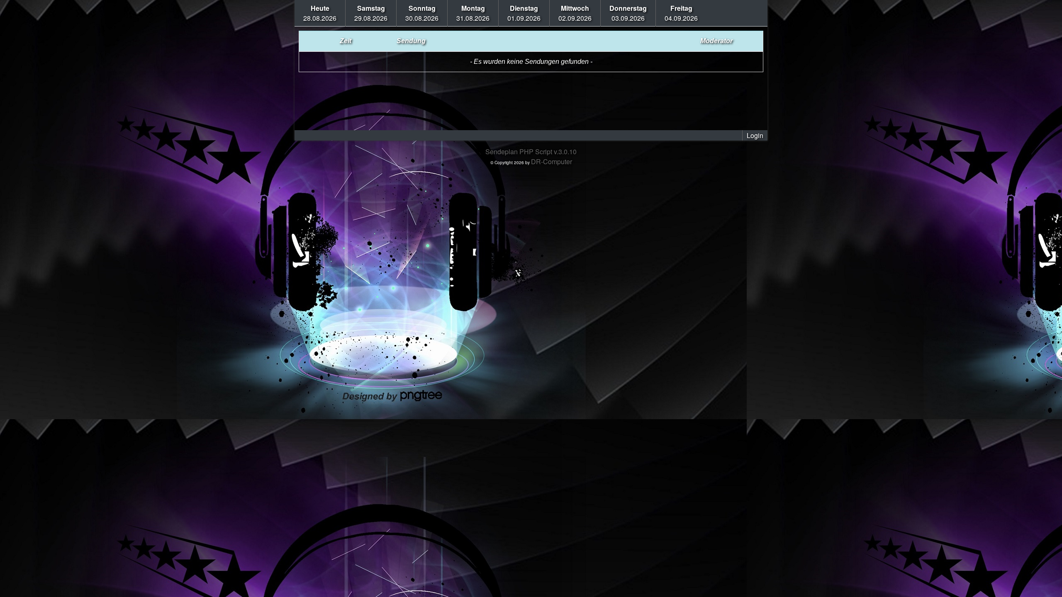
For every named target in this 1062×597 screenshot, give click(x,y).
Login (755, 135)
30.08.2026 (421, 13)
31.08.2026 (473, 13)
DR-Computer (551, 161)
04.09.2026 (681, 13)
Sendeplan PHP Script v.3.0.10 (531, 151)
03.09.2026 (628, 13)
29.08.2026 (370, 13)
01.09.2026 (524, 13)
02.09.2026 (575, 13)
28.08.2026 (319, 13)
